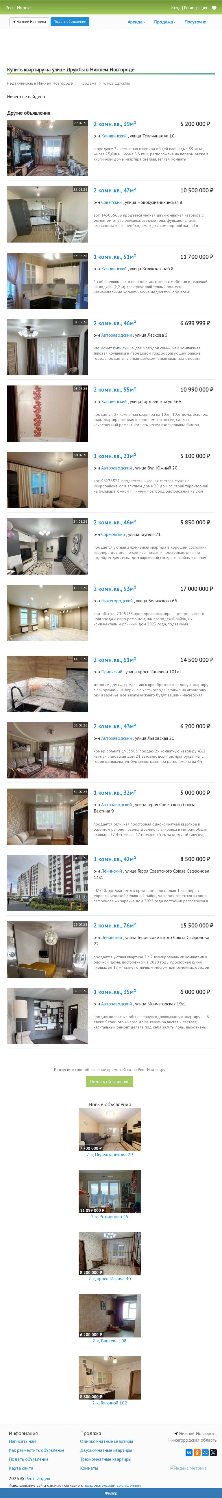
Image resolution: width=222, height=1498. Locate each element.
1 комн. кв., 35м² (115, 992)
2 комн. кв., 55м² (115, 389)
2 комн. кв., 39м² (115, 124)
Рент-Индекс (38, 1478)
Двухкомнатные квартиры (106, 1450)
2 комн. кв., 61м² (115, 660)
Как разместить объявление (36, 1450)
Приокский (111, 672)
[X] (213, 1452)
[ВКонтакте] (189, 1452)
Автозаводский (116, 335)
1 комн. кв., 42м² (115, 859)
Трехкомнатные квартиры (105, 1459)
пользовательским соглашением (112, 1485)
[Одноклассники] (197, 1452)
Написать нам (22, 1441)
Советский (111, 202)
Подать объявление (70, 21)
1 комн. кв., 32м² (115, 792)
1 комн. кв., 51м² (115, 256)
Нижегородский (117, 600)
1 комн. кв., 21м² (115, 456)
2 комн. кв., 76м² (115, 925)
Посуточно (195, 22)
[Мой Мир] (205, 1452)
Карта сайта (21, 1468)
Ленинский (111, 871)
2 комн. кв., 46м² (115, 323)
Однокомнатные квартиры (106, 1441)
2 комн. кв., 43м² (115, 726)
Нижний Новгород (31, 21)
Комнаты (89, 1468)
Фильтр (111, 1493)
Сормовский (113, 534)
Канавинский (114, 136)
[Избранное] (214, 8)
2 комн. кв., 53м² (115, 589)
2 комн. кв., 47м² (115, 190)
